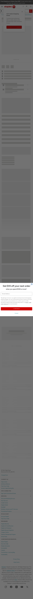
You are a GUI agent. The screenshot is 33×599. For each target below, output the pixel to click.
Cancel (16, 313)
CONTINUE (16, 308)
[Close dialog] (31, 284)
